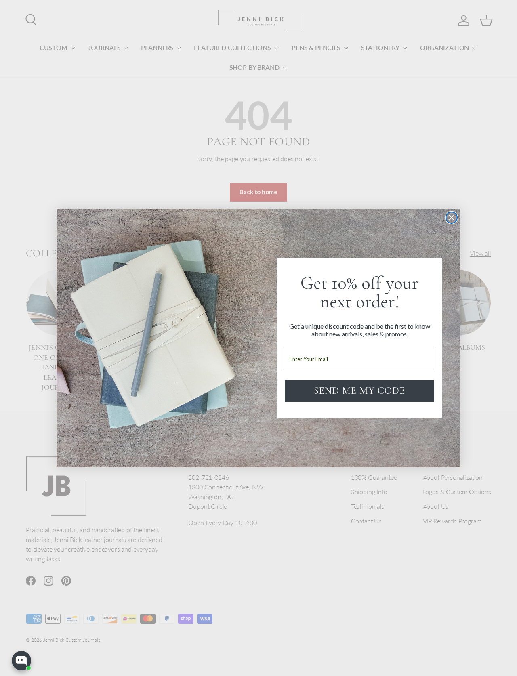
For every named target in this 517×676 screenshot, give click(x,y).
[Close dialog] (451, 217)
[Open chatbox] (21, 660)
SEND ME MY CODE (359, 391)
